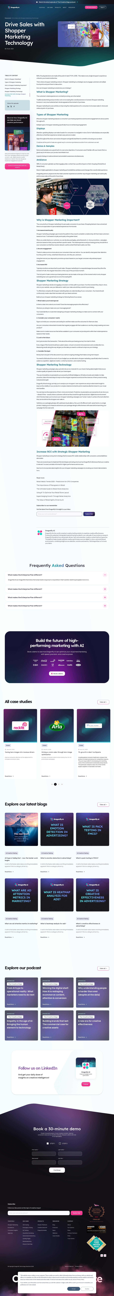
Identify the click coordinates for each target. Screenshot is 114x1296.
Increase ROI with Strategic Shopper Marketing (15, 95)
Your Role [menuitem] (42, 7)
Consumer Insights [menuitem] (13, 1230)
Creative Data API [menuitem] (42, 1227)
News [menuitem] (54, 1230)
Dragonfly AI (50, 531)
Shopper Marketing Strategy (13, 88)
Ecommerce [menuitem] (11, 1227)
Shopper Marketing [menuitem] (13, 1225)
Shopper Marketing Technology (13, 91)
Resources (8, 18)
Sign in (102, 7)
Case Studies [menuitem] (56, 1236)
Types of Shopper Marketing (13, 82)
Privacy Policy (80, 1279)
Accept (74, 1288)
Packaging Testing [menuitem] (28, 1227)
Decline (87, 1288)
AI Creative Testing (11, 853)
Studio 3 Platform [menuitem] (42, 1225)
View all (103, 702)
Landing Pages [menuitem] (26, 1238)
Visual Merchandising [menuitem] (28, 1233)
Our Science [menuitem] (71, 1227)
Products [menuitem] (58, 7)
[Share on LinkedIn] (8, 107)
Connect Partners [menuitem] (72, 1233)
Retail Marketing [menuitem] (27, 1241)
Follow (86, 1084)
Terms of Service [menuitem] (69, 1266)
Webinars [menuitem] (55, 1233)
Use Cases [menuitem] (50, 7)
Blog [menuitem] (54, 1225)
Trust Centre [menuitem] (71, 1238)
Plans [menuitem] (69, 1230)
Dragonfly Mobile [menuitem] (42, 1230)
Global (8, 745)
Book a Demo (92, 7)
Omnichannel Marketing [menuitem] (29, 1236)
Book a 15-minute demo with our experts (17, 166)
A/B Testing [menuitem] (26, 1225)
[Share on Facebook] (14, 107)
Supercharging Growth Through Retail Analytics (54, 496)
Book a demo (58, 674)
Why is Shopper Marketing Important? (16, 85)
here (87, 580)
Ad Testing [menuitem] (25, 1230)
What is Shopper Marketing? (13, 79)
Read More (8, 776)
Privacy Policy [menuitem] (78, 1266)
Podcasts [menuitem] (55, 1227)
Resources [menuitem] (72, 7)
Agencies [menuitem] (10, 1233)
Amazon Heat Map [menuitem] (27, 1244)
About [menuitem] (64, 7)
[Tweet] (11, 107)
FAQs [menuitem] (69, 1236)
